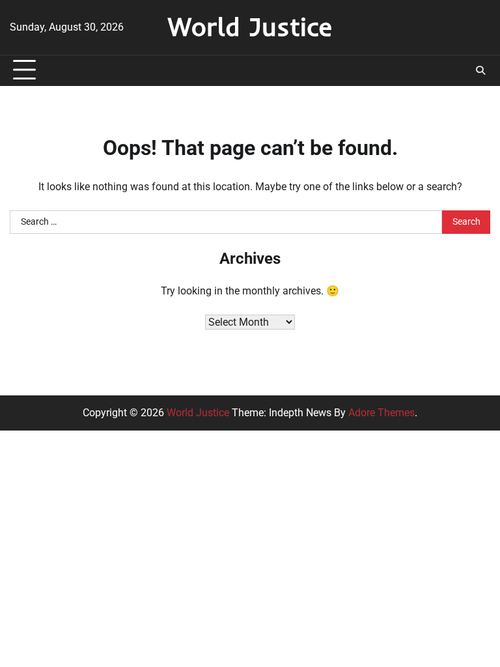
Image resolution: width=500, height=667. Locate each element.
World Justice (250, 26)
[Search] (480, 70)
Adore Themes (381, 412)
